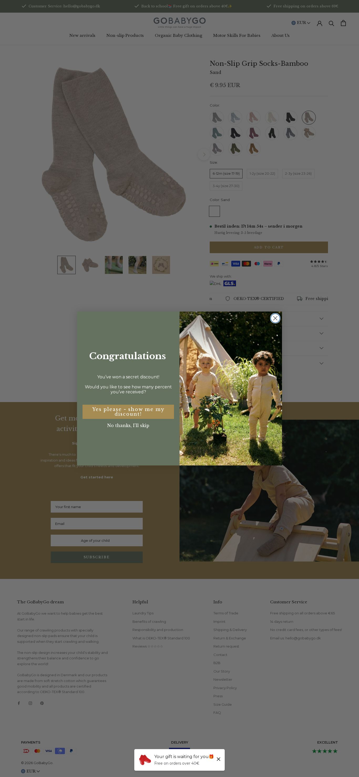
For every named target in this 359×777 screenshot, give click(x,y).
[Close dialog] (275, 318)
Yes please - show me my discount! (128, 412)
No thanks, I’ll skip (128, 425)
